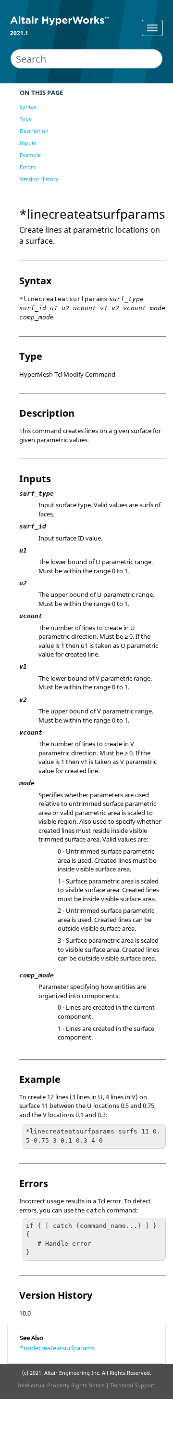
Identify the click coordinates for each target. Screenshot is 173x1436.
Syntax (28, 106)
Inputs (28, 142)
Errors (28, 167)
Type (26, 118)
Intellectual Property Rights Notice (61, 1385)
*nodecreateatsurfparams (57, 1348)
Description (34, 130)
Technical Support (132, 1385)
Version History (39, 179)
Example (30, 154)
